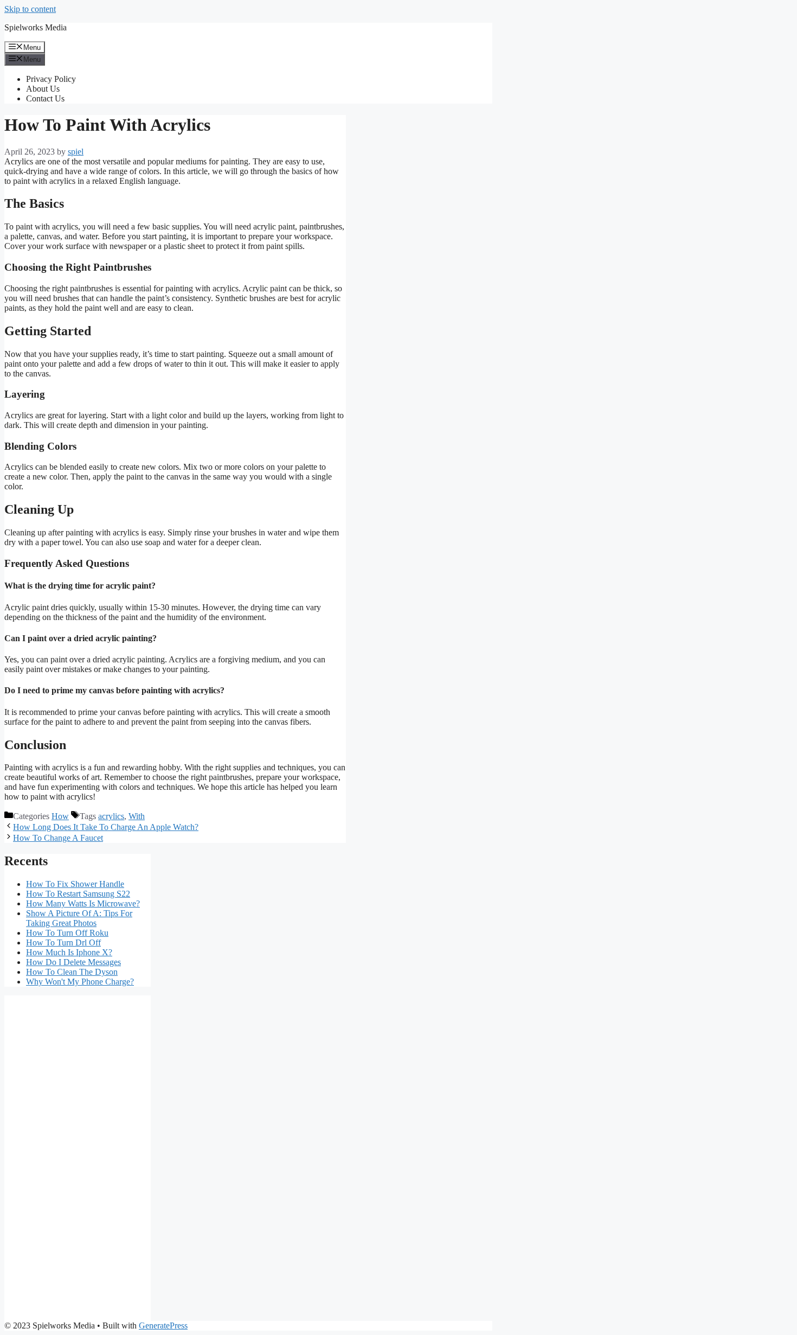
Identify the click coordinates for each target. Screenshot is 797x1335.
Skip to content (30, 9)
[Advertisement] (77, 1158)
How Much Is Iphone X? (69, 952)
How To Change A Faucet (58, 837)
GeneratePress (163, 1325)
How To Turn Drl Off (63, 942)
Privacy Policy (51, 79)
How (60, 816)
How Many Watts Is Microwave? (83, 903)
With (136, 816)
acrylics (111, 816)
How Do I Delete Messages (73, 962)
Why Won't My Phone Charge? (80, 981)
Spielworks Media (35, 27)
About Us (43, 88)
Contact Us (45, 98)
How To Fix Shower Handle (75, 884)
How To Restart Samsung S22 (78, 893)
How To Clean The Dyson (72, 971)
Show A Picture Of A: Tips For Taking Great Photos (79, 918)
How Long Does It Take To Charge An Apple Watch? (105, 827)
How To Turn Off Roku (67, 932)
